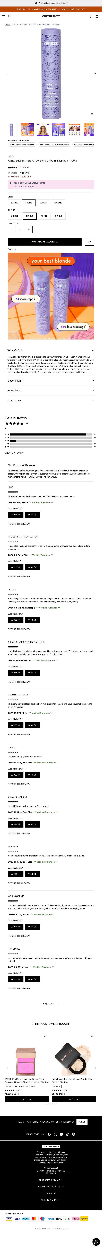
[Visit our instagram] (61, 1134)
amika (11, 156)
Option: (12, 210)
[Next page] (58, 1003)
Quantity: (13, 223)
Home (8, 24)
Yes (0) (17, 515)
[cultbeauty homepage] (51, 16)
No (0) (34, 515)
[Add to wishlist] (89, 242)
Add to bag (26, 1099)
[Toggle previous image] (7, 74)
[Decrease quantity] (12, 229)
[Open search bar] (10, 16)
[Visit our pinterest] (74, 1134)
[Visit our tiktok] (67, 1134)
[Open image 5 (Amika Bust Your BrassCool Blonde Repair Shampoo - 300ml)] (74, 129)
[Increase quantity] (29, 229)
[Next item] (95, 1068)
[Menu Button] (3, 16)
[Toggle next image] (95, 74)
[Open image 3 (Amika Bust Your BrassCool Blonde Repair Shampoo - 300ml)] (43, 129)
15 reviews (24, 167)
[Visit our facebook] (49, 1134)
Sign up (82, 1122)
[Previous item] (7, 1068)
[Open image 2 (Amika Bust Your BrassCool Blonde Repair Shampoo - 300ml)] (27, 129)
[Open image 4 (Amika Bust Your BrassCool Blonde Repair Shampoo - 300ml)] (58, 129)
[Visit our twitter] (55, 1134)
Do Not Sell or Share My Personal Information (51, 1172)
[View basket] (97, 16)
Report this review (19, 524)
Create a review (14, 453)
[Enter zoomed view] (92, 115)
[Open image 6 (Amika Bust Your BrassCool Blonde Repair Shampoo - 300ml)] (90, 129)
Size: (10, 197)
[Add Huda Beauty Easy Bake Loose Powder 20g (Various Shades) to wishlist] (92, 1036)
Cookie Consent (51, 1168)
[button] (96, 1242)
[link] (90, 16)
